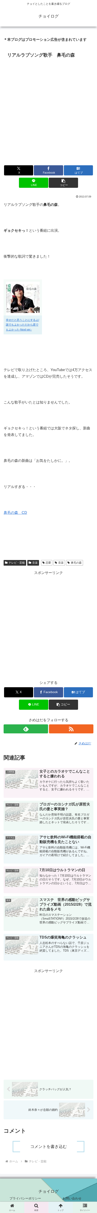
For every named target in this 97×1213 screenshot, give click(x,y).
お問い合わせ (71, 1198)
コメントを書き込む (48, 1146)
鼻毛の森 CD (15, 513)
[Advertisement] (48, 110)
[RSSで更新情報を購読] (71, 728)
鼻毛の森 (76, 562)
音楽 (35, 562)
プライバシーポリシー (25, 1198)
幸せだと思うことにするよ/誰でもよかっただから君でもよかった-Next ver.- (22, 324)
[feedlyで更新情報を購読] (26, 728)
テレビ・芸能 (17, 562)
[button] (63, 183)
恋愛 (48, 562)
